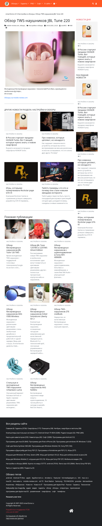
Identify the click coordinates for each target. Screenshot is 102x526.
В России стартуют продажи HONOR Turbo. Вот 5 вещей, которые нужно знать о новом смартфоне (87, 55)
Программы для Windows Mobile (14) (46, 446)
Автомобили (87, 481)
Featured (57, 478)
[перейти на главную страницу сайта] (71, 510)
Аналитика (10, 485)
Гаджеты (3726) (21, 428)
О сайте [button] (47, 3)
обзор (48, 488)
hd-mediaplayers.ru (69, 478)
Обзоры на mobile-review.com (16, 98)
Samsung (58, 481)
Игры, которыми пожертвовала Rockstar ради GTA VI (86, 221)
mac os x (85, 478)
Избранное (20, 485)
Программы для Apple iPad (54, 485)
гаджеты (41, 488)
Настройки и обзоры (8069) (16, 463)
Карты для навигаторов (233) (17, 437)
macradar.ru (17, 481)
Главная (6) (10, 428)
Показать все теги (13, 497)
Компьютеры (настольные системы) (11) (21, 433)
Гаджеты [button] (24, 3)
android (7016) (52, 463)
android (9, 478)
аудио (28, 488)
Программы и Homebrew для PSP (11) (52, 450)
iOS (79, 478)
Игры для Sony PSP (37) (55, 459)
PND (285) (80, 433)
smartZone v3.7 (11, 14)
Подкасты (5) (29, 468)
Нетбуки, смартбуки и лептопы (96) (67, 428)
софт (54, 491)
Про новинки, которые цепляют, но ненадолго (87, 162)
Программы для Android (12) (64, 437)
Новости (29, 485)
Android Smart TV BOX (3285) (49, 433)
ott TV (41, 481)
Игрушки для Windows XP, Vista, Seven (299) (22, 455)
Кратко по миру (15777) (37, 463)
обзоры (22, 25)
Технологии (85, 485)
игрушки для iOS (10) (37, 459)
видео (34, 488)
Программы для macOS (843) (17, 442)
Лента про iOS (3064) (67, 463)
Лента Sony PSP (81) (83, 463)
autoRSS (64, 25)
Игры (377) (72, 450)
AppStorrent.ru (37, 478)
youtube (78, 481)
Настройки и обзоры (26, 14)
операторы (64, 488)
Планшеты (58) (47, 428)
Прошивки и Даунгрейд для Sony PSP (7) (21, 450)
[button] (55, 4)
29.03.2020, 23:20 (52, 25)
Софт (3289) (47, 437)
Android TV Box (19, 478)
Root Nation (49, 481)
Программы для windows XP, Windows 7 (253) (73, 442)
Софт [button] (39, 3)
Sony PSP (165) (66, 446)
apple (28, 478)
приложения (75, 488)
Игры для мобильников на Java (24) (73, 455)
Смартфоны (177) (34, 428)
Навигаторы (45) (35, 437)
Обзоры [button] (14, 3)
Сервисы (76, 485)
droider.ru (48, 478)
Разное (69, 485)
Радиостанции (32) (68, 433)
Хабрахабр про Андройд (15, 488)
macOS (8, 481)
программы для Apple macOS (17, 491)
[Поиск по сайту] (93, 4)
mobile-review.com (13, 25)
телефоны (61, 491)
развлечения (35, 491)
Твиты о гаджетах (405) (15, 468)
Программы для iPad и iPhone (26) (42, 442)
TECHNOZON (69, 481)
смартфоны (46, 491)
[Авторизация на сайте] (96, 4)
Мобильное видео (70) (73, 459)
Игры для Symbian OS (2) (49, 455)
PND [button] (32, 3)
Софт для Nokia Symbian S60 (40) (18, 446)
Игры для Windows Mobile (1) (17, 459)
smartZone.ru (29, 503)
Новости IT (38, 485)
